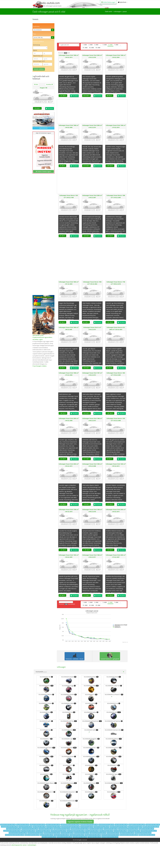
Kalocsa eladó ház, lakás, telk (43, 830)
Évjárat (35, 50)
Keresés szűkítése (39, 69)
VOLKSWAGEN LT (46, 739)
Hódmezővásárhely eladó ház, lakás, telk (128, 828)
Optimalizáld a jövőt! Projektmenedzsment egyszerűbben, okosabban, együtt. (42, 337)
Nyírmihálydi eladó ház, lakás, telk (110, 837)
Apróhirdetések (43, 128)
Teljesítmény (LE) (38, 56)
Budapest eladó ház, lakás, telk (8, 824)
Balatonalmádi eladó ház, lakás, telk (118, 826)
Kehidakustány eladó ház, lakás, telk (89, 824)
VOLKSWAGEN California (46, 694)
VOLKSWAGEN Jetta (68, 730)
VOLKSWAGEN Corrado (46, 703)
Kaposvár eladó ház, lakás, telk (61, 835)
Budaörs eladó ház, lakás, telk (32, 835)
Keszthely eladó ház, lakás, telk (146, 828)
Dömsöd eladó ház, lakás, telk (81, 832)
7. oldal (116, 44)
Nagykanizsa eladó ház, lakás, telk (62, 828)
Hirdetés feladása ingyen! (109, 2)
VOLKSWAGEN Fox (68, 712)
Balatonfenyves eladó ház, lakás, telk (110, 835)
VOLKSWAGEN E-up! (113, 703)
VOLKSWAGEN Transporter (113, 783)
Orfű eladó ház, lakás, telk (87, 826)
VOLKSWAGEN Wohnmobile (68, 801)
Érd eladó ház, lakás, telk (113, 832)
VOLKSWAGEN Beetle (113, 677)
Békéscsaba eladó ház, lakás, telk (147, 835)
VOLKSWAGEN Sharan (113, 756)
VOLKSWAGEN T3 (113, 765)
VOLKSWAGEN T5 (68, 774)
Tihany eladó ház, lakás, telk (28, 830)
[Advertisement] (43, 232)
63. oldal (98, 47)
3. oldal (96, 44)
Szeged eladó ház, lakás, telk (152, 824)
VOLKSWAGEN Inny (46, 730)
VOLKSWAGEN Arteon (91, 677)
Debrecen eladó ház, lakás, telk (37, 824)
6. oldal (110, 44)
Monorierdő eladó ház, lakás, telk (30, 828)
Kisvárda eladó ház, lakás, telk (77, 835)
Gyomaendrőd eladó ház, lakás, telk (75, 830)
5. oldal (105, 44)
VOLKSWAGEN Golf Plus (68, 721)
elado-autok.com (49, 3)
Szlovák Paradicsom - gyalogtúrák (110, 659)
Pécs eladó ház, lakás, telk (23, 824)
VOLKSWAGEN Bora (46, 685)
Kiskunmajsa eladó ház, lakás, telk (143, 832)
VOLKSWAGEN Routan (68, 756)
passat (125, 11)
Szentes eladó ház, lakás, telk (80, 837)
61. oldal (85, 47)
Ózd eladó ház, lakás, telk (67, 832)
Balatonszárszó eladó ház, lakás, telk (17, 832)
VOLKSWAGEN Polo (46, 756)
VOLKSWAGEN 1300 (46, 677)
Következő (49, 84)
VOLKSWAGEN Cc (91, 694)
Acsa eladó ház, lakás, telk (120, 830)
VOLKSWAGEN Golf (113, 712)
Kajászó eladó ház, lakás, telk (127, 832)
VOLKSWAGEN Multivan (113, 739)
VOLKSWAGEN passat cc (91, 747)
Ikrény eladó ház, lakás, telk (92, 830)
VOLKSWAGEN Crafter (68, 703)
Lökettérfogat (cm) (39, 61)
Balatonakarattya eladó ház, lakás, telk (15, 835)
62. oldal (91, 47)
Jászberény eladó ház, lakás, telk (35, 832)
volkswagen (117, 11)
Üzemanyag (36, 45)
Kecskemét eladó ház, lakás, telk (106, 824)
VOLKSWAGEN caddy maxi (113, 685)
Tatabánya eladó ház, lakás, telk (148, 830)
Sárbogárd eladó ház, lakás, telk (92, 835)
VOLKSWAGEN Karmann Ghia (114, 730)
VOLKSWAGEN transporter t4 (68, 792)
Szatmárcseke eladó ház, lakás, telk (12, 830)
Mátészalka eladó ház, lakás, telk (151, 826)
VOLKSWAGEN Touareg (68, 783)
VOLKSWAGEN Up (91, 792)
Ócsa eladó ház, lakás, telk (46, 835)
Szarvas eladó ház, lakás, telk (53, 826)
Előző (36, 84)
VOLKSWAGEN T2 (91, 765)
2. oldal (90, 44)
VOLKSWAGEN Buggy (68, 685)
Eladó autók (108, 11)
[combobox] (42, 30)
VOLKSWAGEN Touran (91, 783)
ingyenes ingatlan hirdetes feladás (80, 822)
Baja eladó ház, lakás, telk (134, 830)
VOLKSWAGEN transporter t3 (46, 792)
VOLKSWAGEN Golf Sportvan (113, 721)
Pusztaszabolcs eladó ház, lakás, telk (129, 835)
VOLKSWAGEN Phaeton (113, 747)
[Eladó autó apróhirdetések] (43, 119)
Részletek (50, 108)
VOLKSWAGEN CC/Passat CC (114, 694)
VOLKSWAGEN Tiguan (113, 774)
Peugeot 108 (43, 88)
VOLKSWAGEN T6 (91, 774)
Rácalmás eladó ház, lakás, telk (64, 837)
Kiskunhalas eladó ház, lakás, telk (52, 832)
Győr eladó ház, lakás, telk (121, 824)
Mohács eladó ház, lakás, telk (49, 837)
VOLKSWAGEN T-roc (46, 765)
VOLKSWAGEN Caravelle (68, 694)
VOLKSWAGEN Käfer (91, 730)
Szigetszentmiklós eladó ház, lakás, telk (70, 824)
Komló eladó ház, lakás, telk (25, 826)
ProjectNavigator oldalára (39, 366)
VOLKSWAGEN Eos (46, 712)
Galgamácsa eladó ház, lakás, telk (98, 832)
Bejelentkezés (122, 2)
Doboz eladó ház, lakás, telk (106, 830)
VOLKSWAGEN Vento (46, 801)
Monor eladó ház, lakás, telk (96, 828)
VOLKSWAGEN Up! (113, 792)
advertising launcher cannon (18, 845)
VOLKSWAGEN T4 (46, 774)
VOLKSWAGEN (41, 672)
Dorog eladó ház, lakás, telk (110, 828)
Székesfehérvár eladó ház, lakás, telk (79, 828)
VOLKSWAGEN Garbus (91, 712)
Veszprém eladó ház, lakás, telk (101, 826)
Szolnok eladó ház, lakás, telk (46, 828)
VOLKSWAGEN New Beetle (46, 747)
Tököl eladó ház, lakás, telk (94, 837)
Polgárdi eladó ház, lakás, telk (14, 828)
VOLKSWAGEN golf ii (46, 721)
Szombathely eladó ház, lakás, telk (9, 826)
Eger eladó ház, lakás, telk (39, 826)
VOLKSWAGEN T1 (68, 765)
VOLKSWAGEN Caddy (91, 685)
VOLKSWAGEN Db (91, 703)
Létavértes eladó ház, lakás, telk (58, 830)
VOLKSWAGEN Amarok (68, 677)
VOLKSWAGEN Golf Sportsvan (91, 721)
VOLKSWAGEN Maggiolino (91, 739)
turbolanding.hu (32, 845)
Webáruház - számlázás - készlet (74, 659)
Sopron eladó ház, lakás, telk (135, 826)
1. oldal (85, 44)
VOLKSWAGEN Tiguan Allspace (46, 783)
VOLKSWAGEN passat (68, 747)
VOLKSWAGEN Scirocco (91, 756)
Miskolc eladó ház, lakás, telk (53, 824)
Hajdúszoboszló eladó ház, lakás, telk (70, 826)
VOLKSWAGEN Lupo (68, 739)
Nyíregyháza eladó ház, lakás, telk (137, 824)
